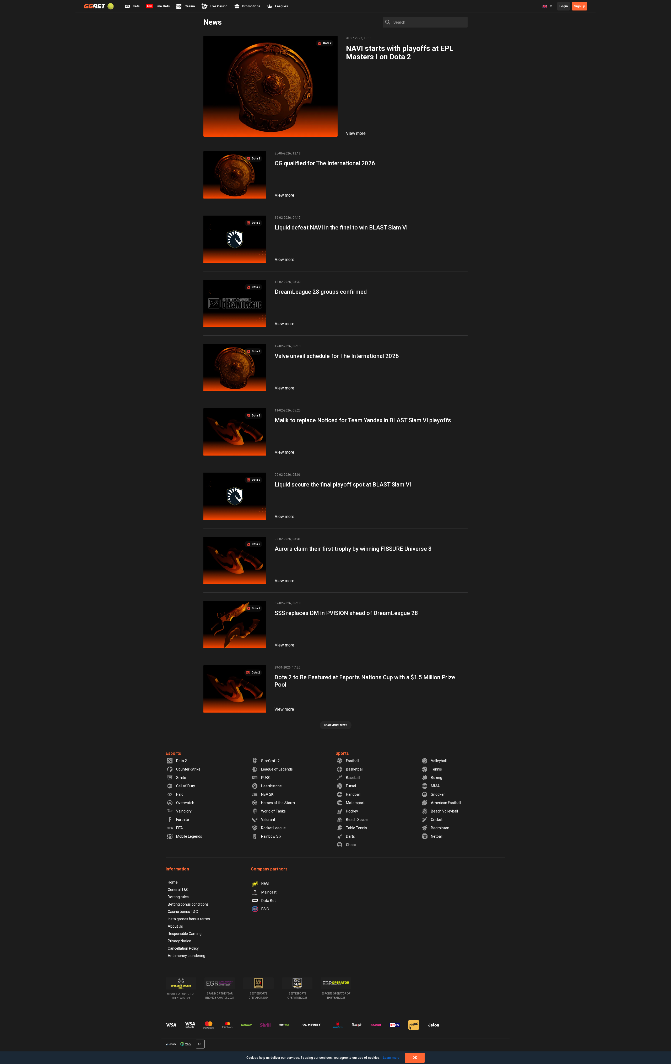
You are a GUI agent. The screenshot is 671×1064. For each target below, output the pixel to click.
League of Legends (277, 769)
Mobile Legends (189, 836)
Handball (353, 794)
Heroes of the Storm (278, 803)
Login (563, 6)
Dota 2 (181, 761)
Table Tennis (356, 828)
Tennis (436, 769)
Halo (179, 794)
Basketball (354, 769)
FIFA (179, 828)
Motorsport (355, 803)
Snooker (438, 794)
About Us (175, 926)
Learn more (391, 1058)
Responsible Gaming (185, 934)
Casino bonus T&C (183, 912)
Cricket (436, 819)
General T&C (178, 889)
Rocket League (273, 828)
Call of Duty (185, 786)
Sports (342, 753)
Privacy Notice (179, 941)
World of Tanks (273, 811)
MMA (435, 786)
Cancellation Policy (183, 948)
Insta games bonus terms (189, 919)
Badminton (440, 828)
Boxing (436, 778)
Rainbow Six (271, 836)
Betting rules (178, 897)
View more (356, 133)
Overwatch (185, 803)
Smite (181, 778)
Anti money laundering (186, 956)
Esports (173, 753)
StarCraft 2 (270, 761)
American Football (446, 803)
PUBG (265, 778)
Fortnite (182, 819)
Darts (350, 836)
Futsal (351, 786)
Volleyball (439, 761)
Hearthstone (271, 786)
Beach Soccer (357, 819)
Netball (436, 836)
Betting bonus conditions (188, 904)
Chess (351, 845)
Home (173, 882)
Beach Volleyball (444, 811)
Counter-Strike (188, 769)
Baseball (353, 778)
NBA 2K (267, 794)
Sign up (579, 6)
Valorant (268, 819)
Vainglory (184, 811)
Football (352, 761)
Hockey (352, 811)
